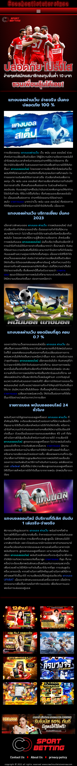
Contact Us (17, 757)
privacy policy (58, 757)
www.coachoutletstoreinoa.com (57, 764)
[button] (38, 11)
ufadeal (15, 466)
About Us (37, 757)
